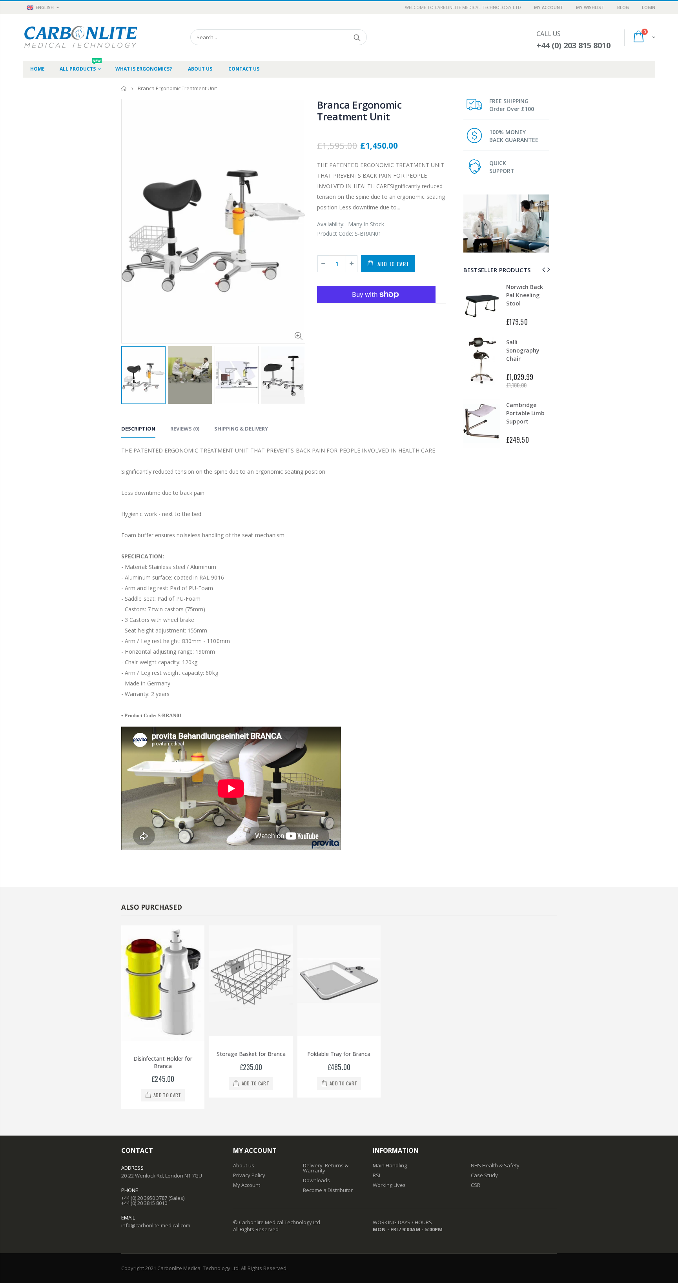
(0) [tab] (184, 428)
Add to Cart (393, 264)
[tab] (138, 430)
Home (124, 88)
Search (357, 37)
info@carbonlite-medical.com (155, 1225)
